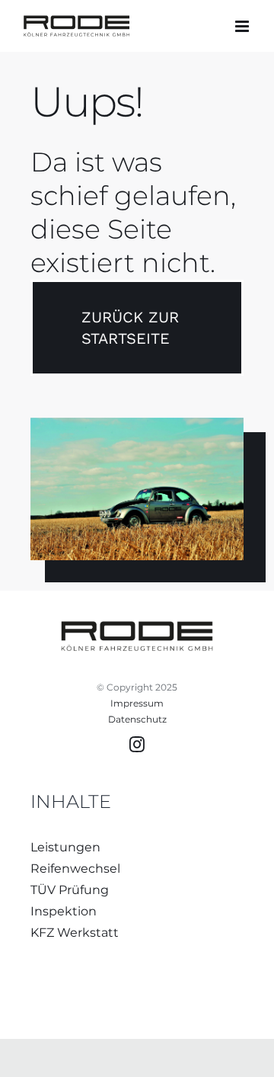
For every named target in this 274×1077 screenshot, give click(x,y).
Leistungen (65, 847)
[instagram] (137, 744)
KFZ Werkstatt (74, 932)
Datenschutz (137, 719)
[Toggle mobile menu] (243, 26)
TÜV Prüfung (69, 890)
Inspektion (63, 911)
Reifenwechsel (75, 868)
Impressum (137, 703)
